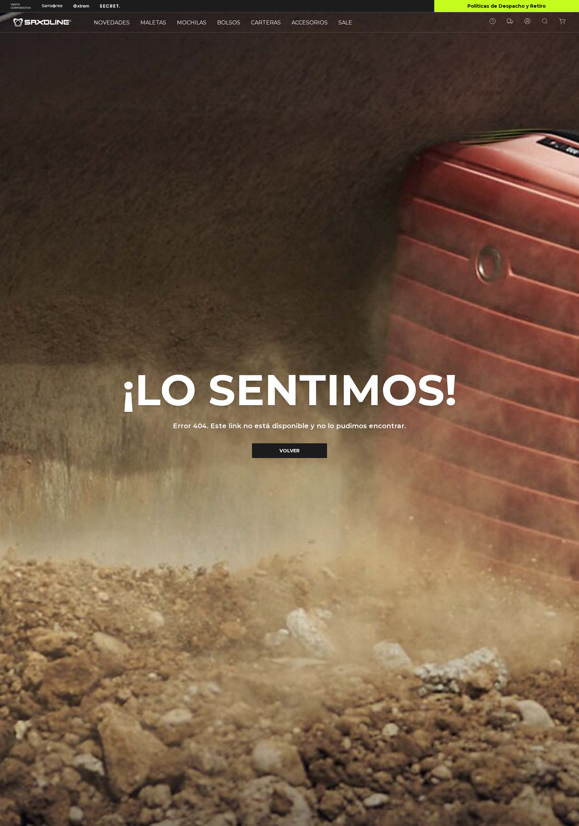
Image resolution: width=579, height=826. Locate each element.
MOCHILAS (191, 22)
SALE (345, 22)
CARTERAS (266, 22)
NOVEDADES (112, 22)
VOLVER (289, 451)
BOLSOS (228, 22)
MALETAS (153, 22)
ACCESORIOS (310, 22)
